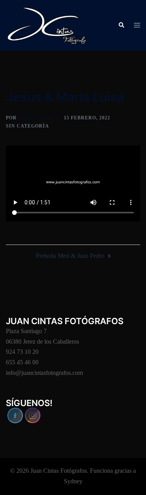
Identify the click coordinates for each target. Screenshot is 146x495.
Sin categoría (27, 126)
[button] (121, 25)
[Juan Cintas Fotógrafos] (47, 24)
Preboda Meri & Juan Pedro (70, 255)
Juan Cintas (36, 118)
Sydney (73, 481)
